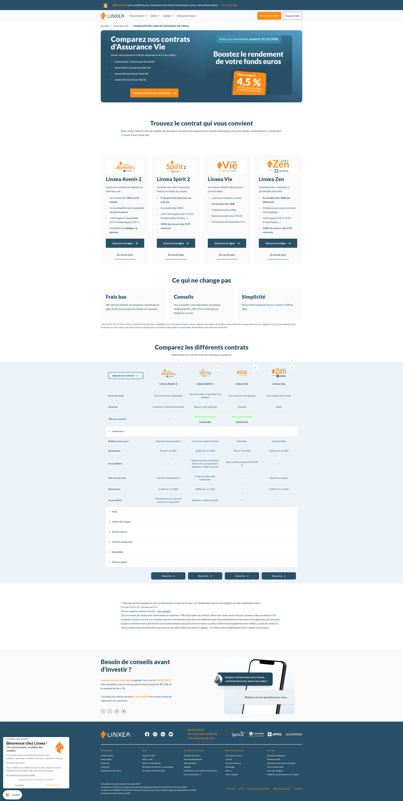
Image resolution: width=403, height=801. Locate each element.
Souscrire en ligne (122, 243)
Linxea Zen (105, 767)
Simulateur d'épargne (276, 755)
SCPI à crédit (147, 759)
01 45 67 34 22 (163, 680)
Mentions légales (282, 788)
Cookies (298, 788)
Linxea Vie (105, 763)
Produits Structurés (192, 755)
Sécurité (231, 788)
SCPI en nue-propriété (151, 763)
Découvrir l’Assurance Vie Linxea (152, 92)
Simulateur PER (273, 759)
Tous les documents (275, 767)
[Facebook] (103, 711)
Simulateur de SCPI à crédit (153, 770)
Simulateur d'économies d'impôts (281, 763)
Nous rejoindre (231, 774)
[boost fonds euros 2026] (248, 65)
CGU (241, 788)
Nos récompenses (233, 763)
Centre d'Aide (141, 696)
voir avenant (163, 611)
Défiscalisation (190, 763)
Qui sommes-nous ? (233, 755)
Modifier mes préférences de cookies (283, 774)
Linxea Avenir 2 (107, 755)
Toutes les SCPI (148, 755)
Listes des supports (275, 770)
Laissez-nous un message (115, 680)
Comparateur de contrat (111, 770)
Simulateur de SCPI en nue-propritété (157, 767)
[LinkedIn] (117, 711)
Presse (228, 770)
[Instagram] (110, 711)
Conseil (228, 759)
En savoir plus (230, 4)
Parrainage (230, 767)
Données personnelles (259, 788)
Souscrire (166, 575)
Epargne (187, 767)
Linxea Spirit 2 (106, 759)
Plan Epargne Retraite (193, 759)
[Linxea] (112, 16)
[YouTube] (124, 711)
